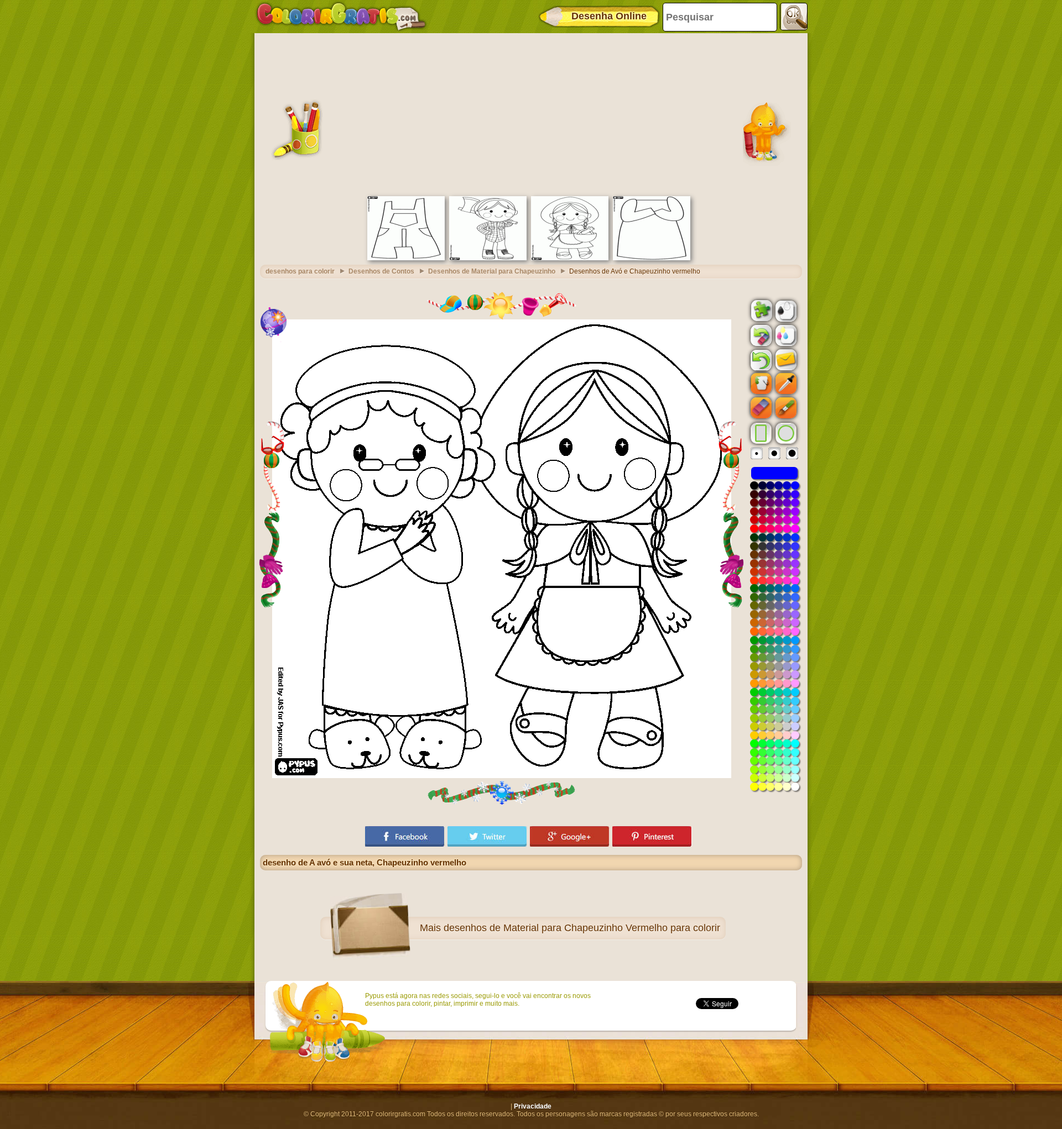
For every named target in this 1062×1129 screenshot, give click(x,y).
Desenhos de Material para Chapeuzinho (491, 271)
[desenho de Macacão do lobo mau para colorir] (406, 258)
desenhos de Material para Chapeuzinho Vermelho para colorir (582, 927)
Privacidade (532, 1106)
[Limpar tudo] (760, 335)
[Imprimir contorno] (784, 310)
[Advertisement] (531, 113)
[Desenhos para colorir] (341, 16)
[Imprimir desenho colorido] (784, 334)
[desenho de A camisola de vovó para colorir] (651, 258)
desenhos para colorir (300, 271)
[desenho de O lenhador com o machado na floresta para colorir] (488, 258)
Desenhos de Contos (381, 271)
